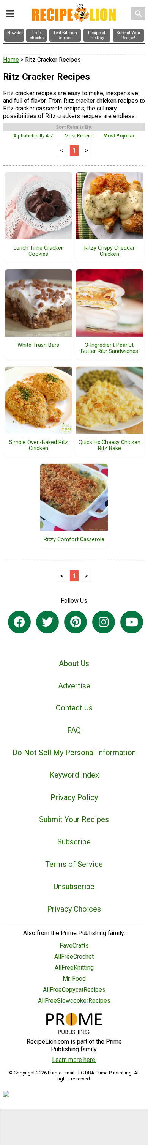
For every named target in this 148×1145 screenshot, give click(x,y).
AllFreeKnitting (74, 967)
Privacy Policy (74, 797)
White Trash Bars (38, 345)
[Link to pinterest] (75, 622)
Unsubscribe (74, 886)
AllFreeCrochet (74, 956)
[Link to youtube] (131, 622)
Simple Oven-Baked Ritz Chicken (38, 445)
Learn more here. (74, 1059)
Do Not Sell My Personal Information (74, 752)
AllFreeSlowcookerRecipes (74, 1000)
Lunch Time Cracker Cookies (38, 251)
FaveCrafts (74, 945)
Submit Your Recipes (74, 819)
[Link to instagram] (103, 622)
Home (11, 59)
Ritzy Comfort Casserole (74, 540)
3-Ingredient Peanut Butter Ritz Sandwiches (109, 348)
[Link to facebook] (19, 622)
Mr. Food (74, 978)
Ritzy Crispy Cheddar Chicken (109, 251)
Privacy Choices (74, 908)
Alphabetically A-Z (33, 136)
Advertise (74, 685)
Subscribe (74, 841)
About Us (74, 663)
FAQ (74, 730)
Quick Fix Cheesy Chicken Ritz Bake (109, 445)
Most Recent (78, 136)
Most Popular (119, 136)
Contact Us (74, 707)
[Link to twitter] (47, 622)
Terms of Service (74, 864)
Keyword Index (74, 775)
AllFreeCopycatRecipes (74, 989)
